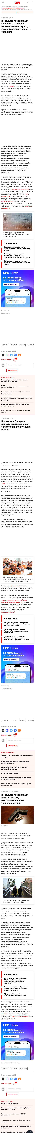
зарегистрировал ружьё (20, 1068)
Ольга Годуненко (15, 1114)
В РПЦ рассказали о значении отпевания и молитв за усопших (15, 405)
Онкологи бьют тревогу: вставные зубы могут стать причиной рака (16, 778)
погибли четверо (7, 201)
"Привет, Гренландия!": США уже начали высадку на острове (17, 756)
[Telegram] (11, 355)
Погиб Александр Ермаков (9, 773)
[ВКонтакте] (15, 355)
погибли (4, 1065)
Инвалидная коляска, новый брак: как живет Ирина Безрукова (15, 393)
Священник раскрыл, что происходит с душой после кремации (16, 784)
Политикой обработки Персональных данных (13, 8)
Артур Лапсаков (7, 1114)
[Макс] (7, 355)
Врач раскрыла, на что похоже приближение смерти (15, 411)
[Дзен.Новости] (3, 355)
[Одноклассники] (19, 355)
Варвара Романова (7, 688)
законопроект (14, 586)
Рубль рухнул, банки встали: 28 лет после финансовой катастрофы (14, 381)
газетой (11, 86)
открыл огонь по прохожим (19, 189)
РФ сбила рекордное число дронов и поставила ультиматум (16, 399)
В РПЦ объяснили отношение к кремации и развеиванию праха (15, 387)
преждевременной (8, 612)
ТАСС (3, 484)
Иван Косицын (6, 313)
